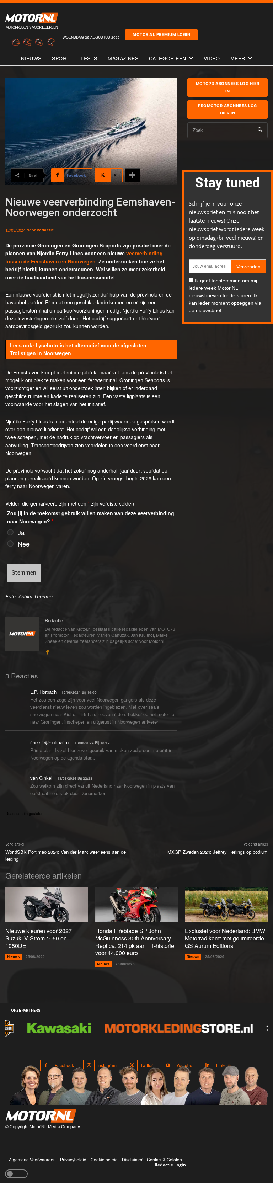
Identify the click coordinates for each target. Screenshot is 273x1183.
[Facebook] (47, 650)
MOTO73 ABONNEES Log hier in (227, 87)
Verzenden (248, 267)
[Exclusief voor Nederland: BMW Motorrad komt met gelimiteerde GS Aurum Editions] (226, 904)
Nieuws (13, 956)
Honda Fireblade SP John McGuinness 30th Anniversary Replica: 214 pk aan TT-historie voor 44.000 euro (134, 942)
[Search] (260, 130)
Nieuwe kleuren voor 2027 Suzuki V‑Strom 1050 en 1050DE (38, 938)
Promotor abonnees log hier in (227, 109)
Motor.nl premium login (161, 34)
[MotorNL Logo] (40, 1116)
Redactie (45, 230)
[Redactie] (22, 636)
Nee (24, 543)
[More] (132, 175)
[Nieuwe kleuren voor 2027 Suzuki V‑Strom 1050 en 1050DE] (46, 904)
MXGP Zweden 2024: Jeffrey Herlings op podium (217, 851)
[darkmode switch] (16, 1173)
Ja (21, 532)
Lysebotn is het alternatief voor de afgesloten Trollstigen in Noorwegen (78, 349)
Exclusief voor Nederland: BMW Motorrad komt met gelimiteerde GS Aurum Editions (225, 938)
